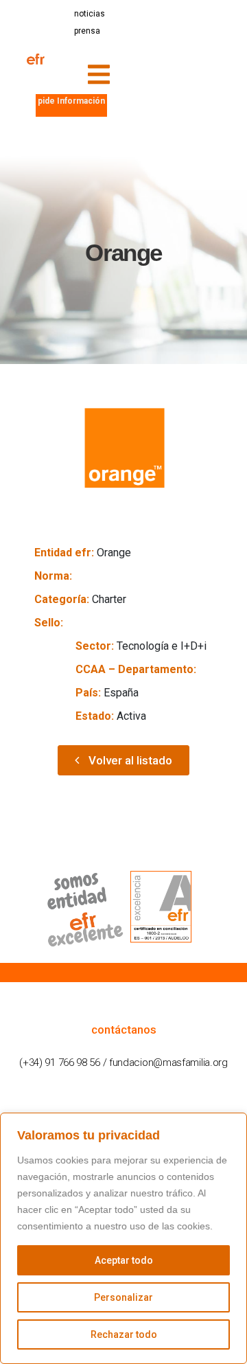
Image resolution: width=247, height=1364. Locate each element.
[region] (123, 1238)
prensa (87, 31)
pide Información (71, 101)
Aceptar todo (124, 1260)
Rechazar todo (124, 1334)
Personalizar (123, 1297)
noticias (89, 14)
